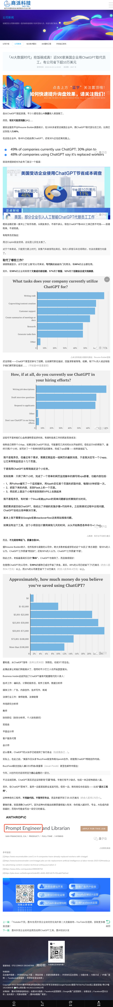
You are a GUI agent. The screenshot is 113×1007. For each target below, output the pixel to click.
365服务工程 (46, 44)
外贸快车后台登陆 (70, 975)
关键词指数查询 (52, 975)
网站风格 (39, 975)
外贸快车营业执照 (34, 978)
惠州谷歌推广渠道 (38, 994)
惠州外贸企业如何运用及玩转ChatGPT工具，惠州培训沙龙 (40, 930)
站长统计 (10, 994)
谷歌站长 (87, 991)
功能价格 (84, 975)
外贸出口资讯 (61, 44)
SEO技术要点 (31, 44)
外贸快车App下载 (25, 975)
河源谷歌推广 (22, 994)
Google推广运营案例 (72, 991)
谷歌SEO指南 (37, 991)
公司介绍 (6, 44)
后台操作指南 (8, 975)
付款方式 (95, 975)
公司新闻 (17, 44)
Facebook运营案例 (15, 978)
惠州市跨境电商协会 (20, 991)
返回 (108, 926)
